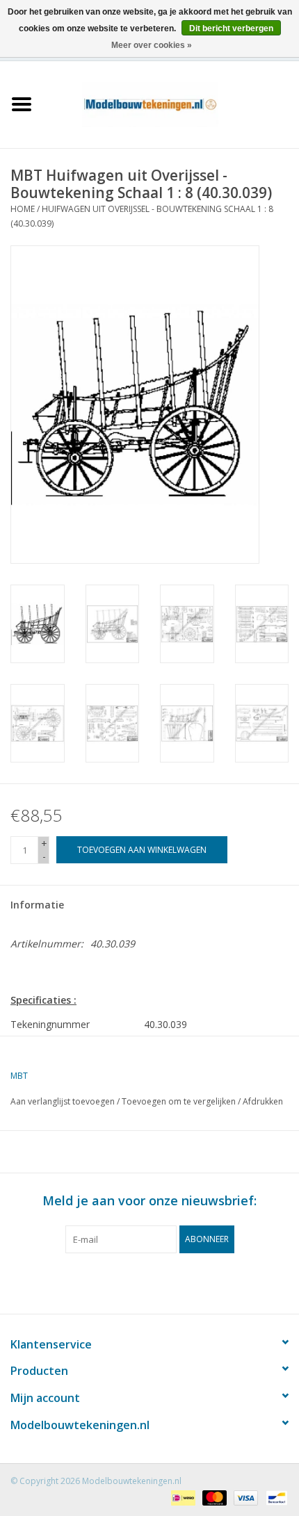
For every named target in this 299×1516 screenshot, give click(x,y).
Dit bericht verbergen (231, 28)
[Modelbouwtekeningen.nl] (171, 103)
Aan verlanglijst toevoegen (62, 1101)
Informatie (37, 904)
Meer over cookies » (151, 45)
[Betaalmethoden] (181, 1497)
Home (22, 209)
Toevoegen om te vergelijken (180, 1101)
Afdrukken (263, 1101)
